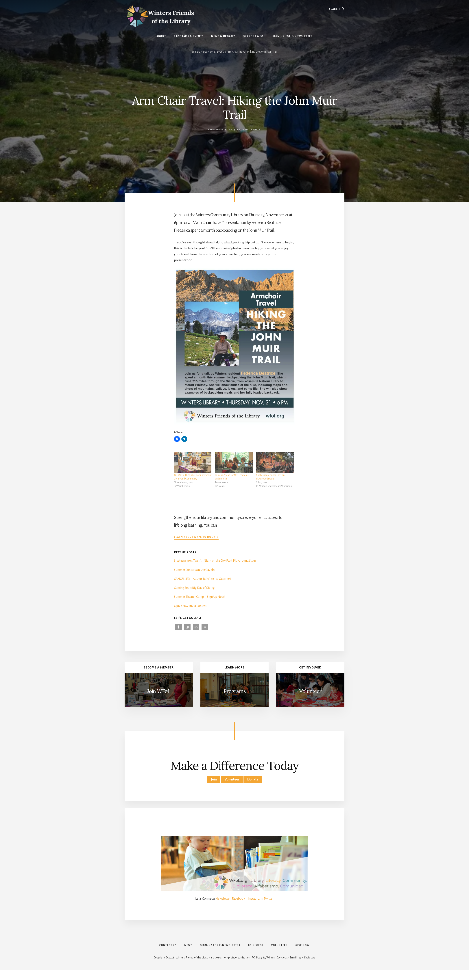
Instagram (255, 898)
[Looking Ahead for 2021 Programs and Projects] (233, 462)
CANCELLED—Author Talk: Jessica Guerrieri (202, 578)
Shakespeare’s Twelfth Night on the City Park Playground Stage (215, 560)
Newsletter (223, 898)
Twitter (269, 898)
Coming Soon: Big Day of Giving (194, 587)
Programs (234, 691)
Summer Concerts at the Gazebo (194, 570)
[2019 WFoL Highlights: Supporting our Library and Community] (192, 462)
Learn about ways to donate (196, 537)
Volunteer (310, 691)
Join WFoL (158, 691)
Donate (252, 779)
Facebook (238, 898)
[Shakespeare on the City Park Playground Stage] (275, 462)
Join (214, 779)
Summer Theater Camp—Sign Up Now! (199, 596)
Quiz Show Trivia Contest (190, 606)
